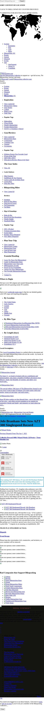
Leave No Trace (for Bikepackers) (15, 260)
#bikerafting (8, 121)
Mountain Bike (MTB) (32, 323)
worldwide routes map (14, 292)
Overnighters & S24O (11, 337)
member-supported (23, 612)
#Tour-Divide (8, 123)
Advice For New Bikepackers (13, 269)
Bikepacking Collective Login (14, 689)
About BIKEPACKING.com (13, 682)
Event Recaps (21, 416)
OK (1, 698)
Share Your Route (10, 687)
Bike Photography (10, 252)
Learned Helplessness (11, 676)
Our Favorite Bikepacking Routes (15, 271)
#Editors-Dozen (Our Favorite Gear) (16, 154)
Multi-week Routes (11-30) (13, 342)
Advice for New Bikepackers (13, 643)
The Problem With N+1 (11, 672)
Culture (6, 109)
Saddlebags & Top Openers (13, 178)
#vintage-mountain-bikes (12, 231)
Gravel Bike (26, 325)
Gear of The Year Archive (12, 656)
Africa (6, 311)
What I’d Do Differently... (12, 674)
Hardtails (7, 200)
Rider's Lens (8, 111)
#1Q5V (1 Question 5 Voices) (13, 129)
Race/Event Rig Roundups (12, 217)
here (1, 623)
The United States (10, 302)
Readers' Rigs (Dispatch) (12, 235)
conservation (27, 619)
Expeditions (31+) (10, 344)
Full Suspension (9, 205)
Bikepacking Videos (10, 106)
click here (10, 367)
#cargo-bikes (8, 233)
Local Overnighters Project (11, 352)
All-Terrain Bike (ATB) (31, 327)
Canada (6, 306)
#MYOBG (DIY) (10, 158)
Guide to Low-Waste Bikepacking (15, 669)
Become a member (10, 691)
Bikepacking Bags (10, 139)
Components (8, 140)
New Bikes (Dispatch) (11, 236)
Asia (5, 309)
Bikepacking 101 (9, 637)
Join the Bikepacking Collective (10, 75)
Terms (39, 696)
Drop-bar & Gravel (10, 203)
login (40, 702)
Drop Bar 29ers (9, 183)
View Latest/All (9, 104)
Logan (4, 447)
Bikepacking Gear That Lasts (13, 264)
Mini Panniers (8, 176)
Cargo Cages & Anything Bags (14, 180)
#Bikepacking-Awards (11, 266)
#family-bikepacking (10, 125)
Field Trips (7, 113)
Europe (6, 308)
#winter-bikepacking (10, 127)
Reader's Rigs (8, 660)
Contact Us (7, 275)
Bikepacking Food (10, 248)
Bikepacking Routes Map (12, 647)
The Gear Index (9, 652)
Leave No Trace (9, 639)
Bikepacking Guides (10, 246)
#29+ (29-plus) (9, 229)
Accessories (8, 146)
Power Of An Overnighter (12, 267)
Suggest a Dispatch (10, 685)
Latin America (8, 304)
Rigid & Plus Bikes (10, 201)
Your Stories (8, 107)
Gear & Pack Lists (10, 250)
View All (7, 168)
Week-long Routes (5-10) (12, 340)
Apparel (6, 144)
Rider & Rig (8, 215)
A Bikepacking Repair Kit (12, 661)
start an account (7, 704)
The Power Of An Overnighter (14, 641)
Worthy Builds (9, 219)
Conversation (4, 452)
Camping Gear (9, 142)
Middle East (8, 313)
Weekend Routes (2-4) (11, 339)
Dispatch (13, 416)
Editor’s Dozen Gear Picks (12, 658)
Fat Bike (25, 329)
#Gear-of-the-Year (10, 156)
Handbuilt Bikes (9, 221)
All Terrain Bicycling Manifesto (14, 667)
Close (2, 709)
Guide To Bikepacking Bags (13, 262)
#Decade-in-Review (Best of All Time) (16, 160)
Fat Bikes (7, 207)
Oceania (6, 315)
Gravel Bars (8, 182)
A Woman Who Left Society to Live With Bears (19, 671)
